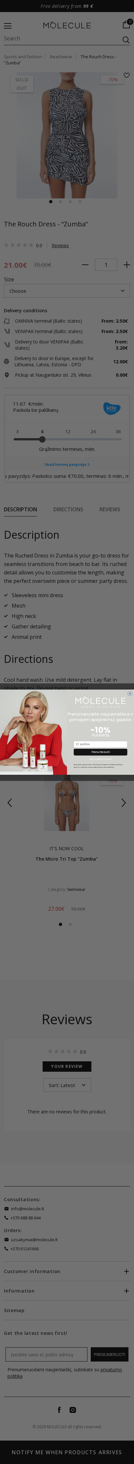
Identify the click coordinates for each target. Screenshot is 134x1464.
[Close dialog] (129, 693)
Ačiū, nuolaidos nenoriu (100, 759)
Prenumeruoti (100, 752)
